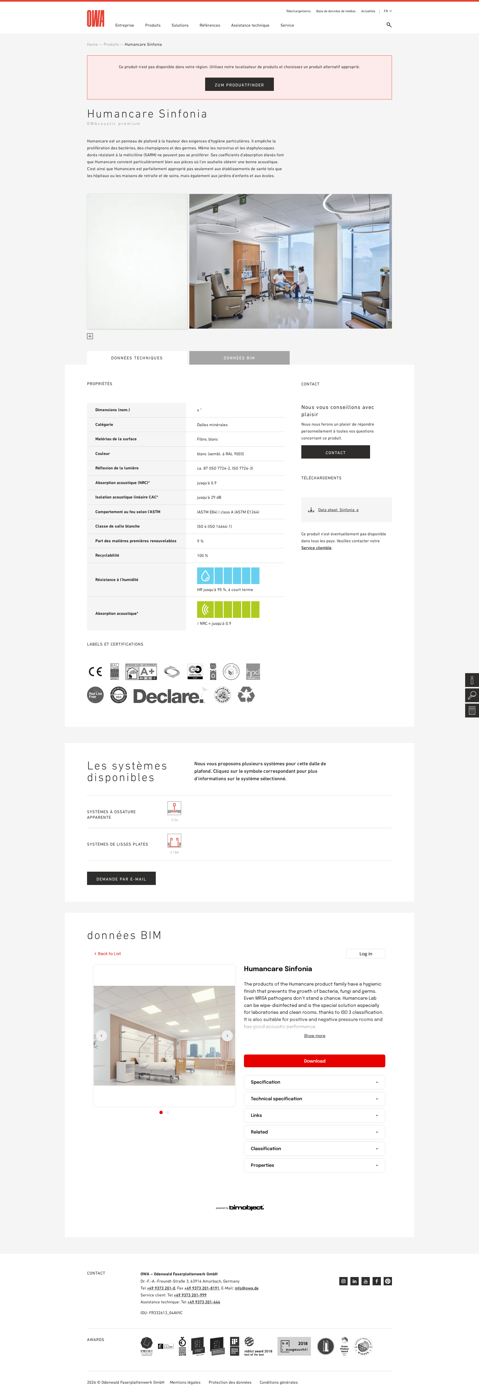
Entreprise (124, 25)
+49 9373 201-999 (190, 1295)
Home (92, 44)
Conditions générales (279, 1382)
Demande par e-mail (121, 879)
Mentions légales (185, 1382)
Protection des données (230, 1382)
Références (210, 25)
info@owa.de (247, 1288)
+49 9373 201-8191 (201, 1288)
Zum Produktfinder (239, 85)
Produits (152, 25)
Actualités (368, 11)
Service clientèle (316, 547)
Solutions (180, 25)
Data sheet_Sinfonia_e (338, 509)
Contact (336, 452)
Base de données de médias (336, 11)
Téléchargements (298, 11)
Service (287, 25)
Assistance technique (250, 25)
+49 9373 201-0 (161, 1288)
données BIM (239, 357)
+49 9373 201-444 (203, 1301)
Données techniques (137, 357)
